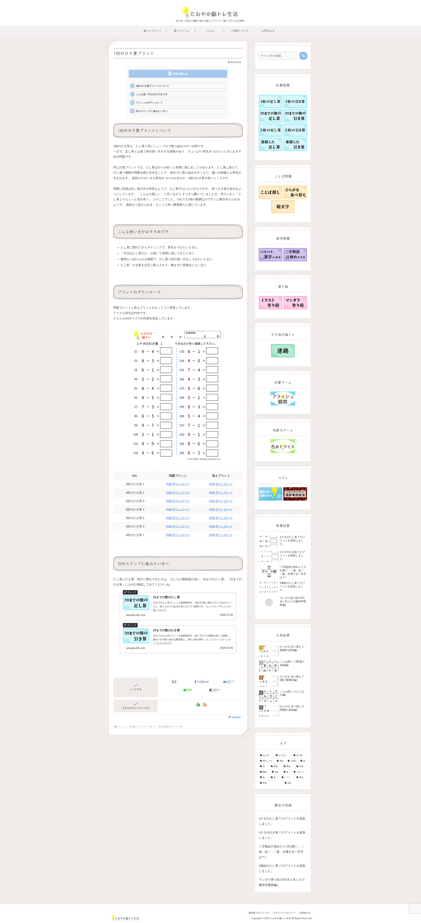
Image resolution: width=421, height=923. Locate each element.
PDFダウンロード (178, 484)
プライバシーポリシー (284, 912)
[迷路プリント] (283, 350)
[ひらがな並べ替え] (295, 192)
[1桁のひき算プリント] (295, 101)
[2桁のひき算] (295, 130)
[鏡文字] (283, 206)
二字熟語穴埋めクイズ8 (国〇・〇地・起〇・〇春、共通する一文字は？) (281, 852)
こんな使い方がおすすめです (152, 94)
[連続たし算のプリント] (270, 144)
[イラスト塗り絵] (270, 302)
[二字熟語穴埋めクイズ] (295, 254)
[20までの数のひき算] (295, 115)
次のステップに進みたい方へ (152, 111)
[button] (215, 690)
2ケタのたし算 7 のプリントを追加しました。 (282, 821)
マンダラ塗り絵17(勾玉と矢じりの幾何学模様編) (282, 882)
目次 (176, 73)
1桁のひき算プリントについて (152, 85)
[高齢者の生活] (295, 494)
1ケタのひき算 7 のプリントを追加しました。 (282, 835)
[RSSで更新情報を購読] (204, 704)
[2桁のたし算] (270, 130)
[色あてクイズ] (283, 446)
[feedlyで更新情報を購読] (198, 704)
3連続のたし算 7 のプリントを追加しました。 (282, 868)
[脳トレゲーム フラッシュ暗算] (283, 398)
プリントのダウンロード (149, 102)
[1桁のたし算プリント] (270, 101)
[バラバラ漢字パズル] (270, 254)
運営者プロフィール (258, 912)
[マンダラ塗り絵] (295, 302)
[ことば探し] (270, 192)
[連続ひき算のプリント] (295, 144)
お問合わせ (305, 912)
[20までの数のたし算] (270, 115)
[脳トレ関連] (270, 494)
